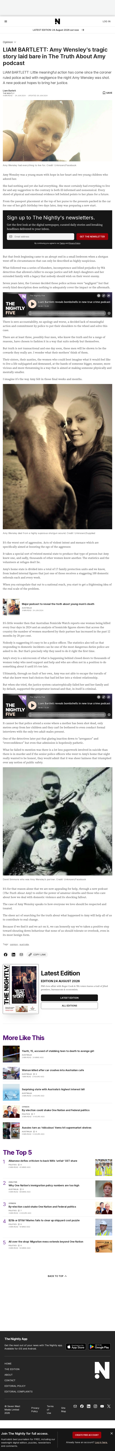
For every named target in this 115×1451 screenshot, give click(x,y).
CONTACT (9, 1380)
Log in (107, 21)
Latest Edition (69, 997)
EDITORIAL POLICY (15, 1386)
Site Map (63, 1410)
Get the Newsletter (92, 236)
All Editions (69, 1005)
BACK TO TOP (55, 1276)
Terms (62, 243)
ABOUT (8, 1374)
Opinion (8, 42)
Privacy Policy (74, 243)
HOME (8, 1363)
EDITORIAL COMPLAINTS (18, 1391)
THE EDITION (11, 1369)
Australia (27, 608)
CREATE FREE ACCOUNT (87, 1435)
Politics (26, 1114)
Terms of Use (50, 1409)
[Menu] (5, 21)
